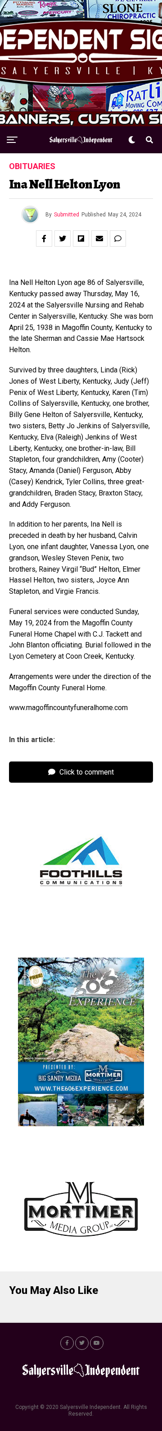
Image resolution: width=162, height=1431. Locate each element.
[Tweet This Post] (62, 238)
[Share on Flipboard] (81, 238)
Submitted (66, 214)
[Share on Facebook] (44, 238)
